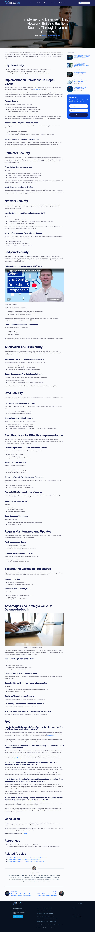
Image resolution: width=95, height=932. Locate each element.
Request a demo (84, 3)
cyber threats (17, 757)
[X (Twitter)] (80, 903)
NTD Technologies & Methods (44, 908)
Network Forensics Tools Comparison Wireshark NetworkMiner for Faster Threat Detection (81, 65)
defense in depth (37, 89)
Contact (53, 3)
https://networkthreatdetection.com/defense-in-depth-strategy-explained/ (26, 861)
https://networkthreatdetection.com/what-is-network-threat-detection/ (25, 859)
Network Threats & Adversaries (45, 913)
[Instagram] (81, 903)
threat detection (51, 735)
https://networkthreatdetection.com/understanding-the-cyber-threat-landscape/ (27, 857)
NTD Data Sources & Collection (45, 910)
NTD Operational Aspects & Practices (46, 921)
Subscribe (78, 115)
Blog (45, 3)
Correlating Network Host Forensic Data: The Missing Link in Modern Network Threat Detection (82, 56)
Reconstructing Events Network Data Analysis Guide (81, 80)
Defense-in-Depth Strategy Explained (51, 35)
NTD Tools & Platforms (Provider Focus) (47, 918)
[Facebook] (78, 903)
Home (30, 3)
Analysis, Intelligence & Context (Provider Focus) (50, 924)
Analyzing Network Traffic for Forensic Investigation (81, 88)
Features (61, 3)
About (38, 3)
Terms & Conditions (77, 916)
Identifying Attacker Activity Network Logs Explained (80, 73)
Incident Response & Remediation (45, 916)
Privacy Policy (76, 914)
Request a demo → (18, 916)
